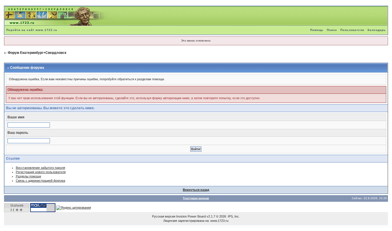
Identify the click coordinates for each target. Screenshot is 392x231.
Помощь (316, 30)
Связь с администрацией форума (40, 180)
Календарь (377, 30)
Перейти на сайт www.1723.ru (31, 30)
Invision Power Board (191, 216)
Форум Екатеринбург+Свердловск (37, 53)
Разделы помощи (28, 176)
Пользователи (352, 30)
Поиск (332, 30)
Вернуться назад (196, 189)
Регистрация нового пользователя (41, 172)
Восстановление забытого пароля (40, 167)
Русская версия (163, 216)
